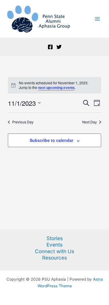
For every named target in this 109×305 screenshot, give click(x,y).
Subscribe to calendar (51, 140)
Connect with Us (54, 251)
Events (54, 245)
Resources (54, 258)
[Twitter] (59, 47)
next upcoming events (56, 87)
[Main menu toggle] (97, 19)
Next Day (89, 122)
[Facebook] (50, 47)
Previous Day (22, 122)
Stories (55, 238)
